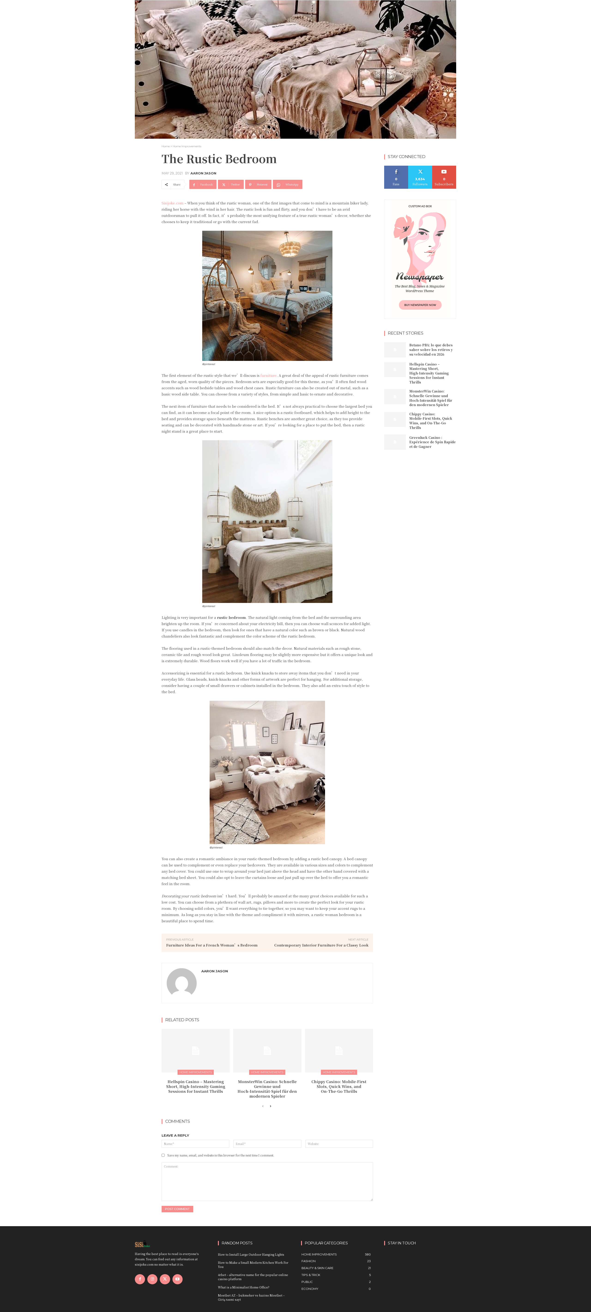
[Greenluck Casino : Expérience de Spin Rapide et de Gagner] (395, 442)
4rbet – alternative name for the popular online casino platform (253, 1277)
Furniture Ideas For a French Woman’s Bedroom (212, 945)
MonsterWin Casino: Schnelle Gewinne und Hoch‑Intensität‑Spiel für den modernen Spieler (267, 1089)
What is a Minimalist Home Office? (243, 1287)
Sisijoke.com (173, 203)
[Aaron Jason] (182, 983)
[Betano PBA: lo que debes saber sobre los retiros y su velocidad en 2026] (395, 349)
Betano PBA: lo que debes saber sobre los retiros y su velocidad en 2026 (431, 349)
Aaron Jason (203, 173)
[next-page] (270, 1106)
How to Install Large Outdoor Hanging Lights (251, 1254)
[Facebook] (140, 1279)
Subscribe (444, 167)
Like (396, 167)
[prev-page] (263, 1106)
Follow (420, 167)
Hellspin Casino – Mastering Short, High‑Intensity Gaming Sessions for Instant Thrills (195, 1086)
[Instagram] (152, 1279)
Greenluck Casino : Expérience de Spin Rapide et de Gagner (432, 442)
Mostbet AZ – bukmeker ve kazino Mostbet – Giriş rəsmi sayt (251, 1297)
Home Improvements (187, 146)
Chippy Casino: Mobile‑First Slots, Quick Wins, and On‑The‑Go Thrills (338, 1086)
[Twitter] (165, 1279)
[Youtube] (177, 1279)
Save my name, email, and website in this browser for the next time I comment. (220, 1155)
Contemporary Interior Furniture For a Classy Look (321, 945)
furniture (268, 375)
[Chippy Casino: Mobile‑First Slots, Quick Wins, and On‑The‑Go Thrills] (339, 1050)
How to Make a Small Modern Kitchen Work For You (253, 1264)
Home (166, 146)
